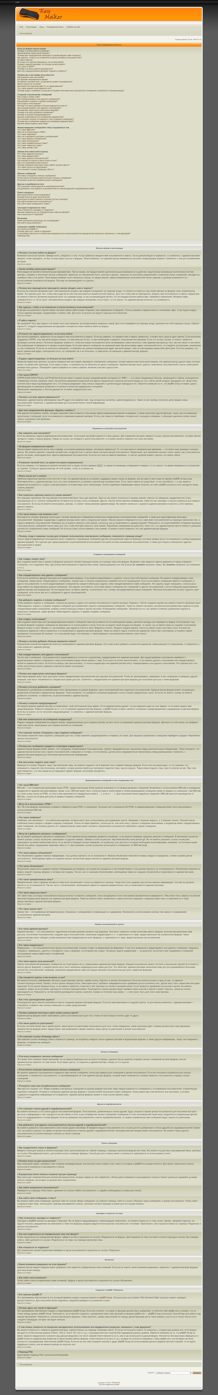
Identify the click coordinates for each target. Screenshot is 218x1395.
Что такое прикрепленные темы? (32, 143)
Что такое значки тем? (27, 148)
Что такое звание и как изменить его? (34, 88)
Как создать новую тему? (28, 97)
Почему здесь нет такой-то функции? (34, 231)
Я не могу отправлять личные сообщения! (36, 176)
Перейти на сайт (73, 27)
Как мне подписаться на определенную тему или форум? (43, 212)
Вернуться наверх (24, 264)
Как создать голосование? (29, 103)
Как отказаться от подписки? (30, 214)
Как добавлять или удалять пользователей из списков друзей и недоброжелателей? (55, 188)
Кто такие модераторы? (28, 156)
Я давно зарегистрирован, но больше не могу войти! (41, 64)
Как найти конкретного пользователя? (34, 201)
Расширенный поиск (55, 27)
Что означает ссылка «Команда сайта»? (35, 169)
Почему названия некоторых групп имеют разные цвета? (43, 165)
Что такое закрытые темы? (29, 145)
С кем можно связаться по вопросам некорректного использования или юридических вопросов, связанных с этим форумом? (74, 233)
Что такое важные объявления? (32, 139)
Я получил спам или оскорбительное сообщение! (39, 180)
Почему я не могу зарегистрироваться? (35, 69)
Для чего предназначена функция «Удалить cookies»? (42, 71)
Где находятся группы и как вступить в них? (37, 160)
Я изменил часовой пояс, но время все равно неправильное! (44, 82)
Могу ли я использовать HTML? (31, 132)
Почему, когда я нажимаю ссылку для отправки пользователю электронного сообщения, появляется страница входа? (70, 91)
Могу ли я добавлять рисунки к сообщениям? (37, 136)
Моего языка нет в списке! (29, 84)
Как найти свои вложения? (29, 223)
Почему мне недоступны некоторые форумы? (38, 110)
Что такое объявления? (28, 141)
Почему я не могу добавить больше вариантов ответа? (42, 106)
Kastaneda (63, 1355)
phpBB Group (106, 1297)
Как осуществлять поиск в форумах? (33, 195)
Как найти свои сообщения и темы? (33, 204)
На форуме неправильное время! (32, 79)
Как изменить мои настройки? (31, 77)
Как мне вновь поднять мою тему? (32, 124)
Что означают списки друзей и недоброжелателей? (40, 186)
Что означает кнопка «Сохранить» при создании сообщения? (45, 119)
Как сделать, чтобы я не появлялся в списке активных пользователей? (49, 58)
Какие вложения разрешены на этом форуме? (38, 221)
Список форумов (25, 33)
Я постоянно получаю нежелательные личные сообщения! (44, 178)
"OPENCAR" (115, 1383)
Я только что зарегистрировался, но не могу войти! (40, 62)
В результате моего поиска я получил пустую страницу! (42, 199)
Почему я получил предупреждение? (34, 115)
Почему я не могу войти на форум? (33, 51)
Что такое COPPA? (25, 66)
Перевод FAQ (23, 236)
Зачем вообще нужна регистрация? (33, 53)
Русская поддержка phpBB (109, 1384)
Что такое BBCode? (26, 130)
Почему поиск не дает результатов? (33, 197)
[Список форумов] (109, 15)
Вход (42, 27)
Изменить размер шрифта (17, 2)
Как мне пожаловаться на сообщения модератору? (40, 117)
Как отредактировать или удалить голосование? (39, 108)
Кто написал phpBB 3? (27, 229)
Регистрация (31, 27)
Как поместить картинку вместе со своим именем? (40, 86)
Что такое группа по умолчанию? (32, 167)
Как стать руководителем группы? (32, 163)
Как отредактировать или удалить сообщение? (38, 99)
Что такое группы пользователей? (33, 158)
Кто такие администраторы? (30, 154)
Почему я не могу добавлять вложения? (35, 112)
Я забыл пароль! (25, 60)
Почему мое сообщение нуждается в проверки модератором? (45, 121)
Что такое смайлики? (27, 134)
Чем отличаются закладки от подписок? (35, 210)
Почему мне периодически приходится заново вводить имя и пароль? (49, 55)
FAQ (21, 27)
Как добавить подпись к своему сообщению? (37, 101)
